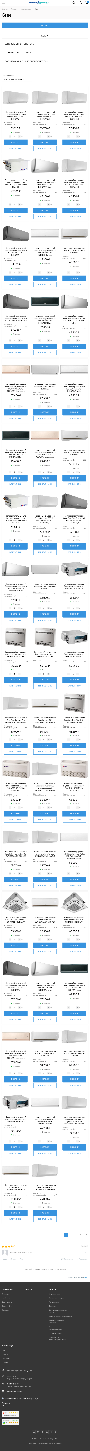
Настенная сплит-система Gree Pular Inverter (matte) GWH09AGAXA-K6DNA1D (15, 854)
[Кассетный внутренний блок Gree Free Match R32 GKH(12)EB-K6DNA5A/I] (74, 903)
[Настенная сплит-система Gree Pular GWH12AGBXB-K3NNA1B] (74, 1037)
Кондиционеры (26, 9)
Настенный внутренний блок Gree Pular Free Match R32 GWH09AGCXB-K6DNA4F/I (16, 252)
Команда (5, 1294)
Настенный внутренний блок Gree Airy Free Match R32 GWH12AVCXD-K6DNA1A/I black (15, 453)
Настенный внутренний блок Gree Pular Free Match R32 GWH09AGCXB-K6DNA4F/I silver (45, 184)
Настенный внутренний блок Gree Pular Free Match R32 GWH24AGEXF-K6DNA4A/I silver (45, 987)
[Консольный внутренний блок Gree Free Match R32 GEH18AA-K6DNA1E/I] (74, 703)
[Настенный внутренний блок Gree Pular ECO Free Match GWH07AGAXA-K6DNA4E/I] (15, 98)
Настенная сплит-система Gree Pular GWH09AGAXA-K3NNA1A (45, 586)
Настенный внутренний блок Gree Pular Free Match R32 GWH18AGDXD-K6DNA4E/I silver (16, 587)
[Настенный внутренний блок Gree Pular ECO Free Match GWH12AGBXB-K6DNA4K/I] (74, 98)
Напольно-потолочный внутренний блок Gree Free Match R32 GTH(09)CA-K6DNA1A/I (16, 787)
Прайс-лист (6, 1298)
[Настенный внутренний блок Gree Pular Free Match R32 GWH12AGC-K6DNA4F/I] (15, 302)
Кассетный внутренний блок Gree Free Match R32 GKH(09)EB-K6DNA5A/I (15, 920)
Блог (3, 1350)
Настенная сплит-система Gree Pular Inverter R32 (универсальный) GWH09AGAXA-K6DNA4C (45, 787)
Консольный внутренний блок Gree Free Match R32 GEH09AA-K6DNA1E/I (15, 654)
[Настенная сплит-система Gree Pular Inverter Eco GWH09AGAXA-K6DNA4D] (45, 837)
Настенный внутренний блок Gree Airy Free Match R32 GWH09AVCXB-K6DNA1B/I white (45, 252)
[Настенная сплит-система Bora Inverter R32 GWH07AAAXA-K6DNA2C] (45, 703)
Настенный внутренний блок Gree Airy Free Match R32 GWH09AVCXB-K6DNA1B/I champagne (15, 388)
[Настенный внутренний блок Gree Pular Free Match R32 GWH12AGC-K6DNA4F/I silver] (74, 302)
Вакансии (5, 1310)
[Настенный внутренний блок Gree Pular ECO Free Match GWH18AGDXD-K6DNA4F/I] (74, 166)
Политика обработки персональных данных (45, 1443)
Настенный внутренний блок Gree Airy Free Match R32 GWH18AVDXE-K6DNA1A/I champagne (15, 1055)
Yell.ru (4, 1405)
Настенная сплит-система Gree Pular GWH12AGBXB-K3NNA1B (74, 1053)
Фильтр (44, 36)
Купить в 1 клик (15, 148)
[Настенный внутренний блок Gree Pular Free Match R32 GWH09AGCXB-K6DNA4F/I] (15, 234)
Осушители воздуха (56, 1298)
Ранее (22, 1259)
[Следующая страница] (86, 1235)
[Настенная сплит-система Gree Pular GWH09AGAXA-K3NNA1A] (45, 569)
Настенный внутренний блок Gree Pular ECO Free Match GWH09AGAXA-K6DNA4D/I (45, 116)
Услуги (28, 1289)
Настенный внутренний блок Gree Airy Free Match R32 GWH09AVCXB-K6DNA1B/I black (45, 320)
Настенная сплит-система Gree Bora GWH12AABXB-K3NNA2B (45, 1053)
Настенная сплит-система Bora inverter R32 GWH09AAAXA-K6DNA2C (45, 920)
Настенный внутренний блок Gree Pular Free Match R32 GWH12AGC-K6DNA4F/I (16, 318)
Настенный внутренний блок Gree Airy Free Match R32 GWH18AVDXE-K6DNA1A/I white (74, 855)
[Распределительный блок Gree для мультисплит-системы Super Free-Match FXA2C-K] (15, 166)
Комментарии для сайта (78, 1277)
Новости (5, 1354)
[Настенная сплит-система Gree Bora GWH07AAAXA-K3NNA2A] (74, 234)
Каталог (52, 1289)
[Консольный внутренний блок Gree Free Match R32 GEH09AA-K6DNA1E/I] (15, 637)
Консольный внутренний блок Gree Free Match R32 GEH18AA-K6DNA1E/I (74, 720)
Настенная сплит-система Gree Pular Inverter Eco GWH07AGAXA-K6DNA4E (15, 720)
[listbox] (17, 79)
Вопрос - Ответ (7, 1306)
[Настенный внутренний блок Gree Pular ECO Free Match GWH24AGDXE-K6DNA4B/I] (45, 501)
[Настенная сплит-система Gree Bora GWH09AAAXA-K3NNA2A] (74, 436)
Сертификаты (7, 1302)
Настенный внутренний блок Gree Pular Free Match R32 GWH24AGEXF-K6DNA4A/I (16, 987)
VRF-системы (54, 1302)
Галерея (5, 1362)
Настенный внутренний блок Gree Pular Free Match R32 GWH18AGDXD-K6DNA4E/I (74, 519)
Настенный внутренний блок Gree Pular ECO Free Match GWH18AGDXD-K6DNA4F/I (74, 184)
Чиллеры (52, 1306)
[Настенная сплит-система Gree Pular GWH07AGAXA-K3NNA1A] (45, 370)
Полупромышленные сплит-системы (26, 61)
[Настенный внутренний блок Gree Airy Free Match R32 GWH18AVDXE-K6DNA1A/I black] (74, 969)
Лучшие (13, 1259)
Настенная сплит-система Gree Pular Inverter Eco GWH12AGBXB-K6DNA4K (45, 1187)
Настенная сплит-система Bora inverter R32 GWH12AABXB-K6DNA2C (15, 1187)
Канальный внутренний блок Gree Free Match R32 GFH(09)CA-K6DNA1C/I (74, 586)
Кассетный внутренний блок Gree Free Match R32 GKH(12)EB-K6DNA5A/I (74, 920)
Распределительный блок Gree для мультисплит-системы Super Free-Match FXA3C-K (16, 519)
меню (44, 25)
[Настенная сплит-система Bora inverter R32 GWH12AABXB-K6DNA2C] (15, 1171)
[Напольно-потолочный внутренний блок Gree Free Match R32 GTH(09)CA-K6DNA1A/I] (15, 769)
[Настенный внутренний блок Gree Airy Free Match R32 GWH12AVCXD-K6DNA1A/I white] (74, 370)
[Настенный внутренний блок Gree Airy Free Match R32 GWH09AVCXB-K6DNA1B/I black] (45, 302)
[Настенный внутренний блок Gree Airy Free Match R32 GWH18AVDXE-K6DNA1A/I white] (74, 837)
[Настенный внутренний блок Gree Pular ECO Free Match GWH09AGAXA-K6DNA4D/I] (45, 98)
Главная (5, 9)
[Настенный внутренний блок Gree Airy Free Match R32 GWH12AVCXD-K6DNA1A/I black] (15, 436)
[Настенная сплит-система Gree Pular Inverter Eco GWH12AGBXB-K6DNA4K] (45, 1171)
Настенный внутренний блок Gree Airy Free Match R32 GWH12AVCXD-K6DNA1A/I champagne (45, 453)
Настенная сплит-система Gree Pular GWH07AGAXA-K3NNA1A (45, 386)
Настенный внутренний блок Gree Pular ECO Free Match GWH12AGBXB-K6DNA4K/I (74, 116)
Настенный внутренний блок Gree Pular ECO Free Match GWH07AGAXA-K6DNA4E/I (16, 116)
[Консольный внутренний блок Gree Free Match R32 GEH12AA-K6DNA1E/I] (45, 637)
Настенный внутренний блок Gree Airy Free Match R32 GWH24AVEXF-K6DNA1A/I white (45, 1120)
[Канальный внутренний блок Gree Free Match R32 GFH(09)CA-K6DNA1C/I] (74, 569)
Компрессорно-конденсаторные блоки (57, 1338)
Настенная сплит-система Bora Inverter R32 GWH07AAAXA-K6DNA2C (45, 720)
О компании (7, 1289)
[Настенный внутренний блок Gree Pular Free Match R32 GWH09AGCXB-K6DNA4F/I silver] (45, 166)
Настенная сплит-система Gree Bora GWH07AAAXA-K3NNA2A (74, 250)
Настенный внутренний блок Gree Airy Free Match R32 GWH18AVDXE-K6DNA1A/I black (74, 987)
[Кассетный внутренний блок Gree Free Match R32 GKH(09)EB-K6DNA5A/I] (15, 903)
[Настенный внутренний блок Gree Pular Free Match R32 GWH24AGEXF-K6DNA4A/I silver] (45, 969)
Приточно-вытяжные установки (56, 1321)
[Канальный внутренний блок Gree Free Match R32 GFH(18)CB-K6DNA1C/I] (15, 1102)
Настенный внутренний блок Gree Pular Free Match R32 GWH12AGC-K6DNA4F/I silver (74, 320)
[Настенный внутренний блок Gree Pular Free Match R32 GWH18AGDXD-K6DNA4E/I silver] (15, 569)
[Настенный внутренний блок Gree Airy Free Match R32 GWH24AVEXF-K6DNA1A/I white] (45, 1102)
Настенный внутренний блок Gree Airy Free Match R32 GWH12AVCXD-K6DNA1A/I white (74, 388)
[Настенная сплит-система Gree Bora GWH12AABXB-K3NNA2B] (45, 1037)
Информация (8, 1345)
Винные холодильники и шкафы (58, 1311)
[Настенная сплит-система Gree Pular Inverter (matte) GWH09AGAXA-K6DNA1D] (15, 837)
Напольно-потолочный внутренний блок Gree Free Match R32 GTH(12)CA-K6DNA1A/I (74, 787)
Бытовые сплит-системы (19, 44)
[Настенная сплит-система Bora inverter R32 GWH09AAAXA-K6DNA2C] (45, 903)
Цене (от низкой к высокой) (14, 79)
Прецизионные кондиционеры (60, 1316)
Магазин (14, 9)
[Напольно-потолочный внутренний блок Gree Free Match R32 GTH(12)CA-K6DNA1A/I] (74, 769)
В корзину (15, 142)
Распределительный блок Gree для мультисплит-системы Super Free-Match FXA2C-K (16, 184)
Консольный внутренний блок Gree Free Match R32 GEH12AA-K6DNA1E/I (45, 654)
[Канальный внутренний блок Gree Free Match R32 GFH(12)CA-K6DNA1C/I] (74, 637)
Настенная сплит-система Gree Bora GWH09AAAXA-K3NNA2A (74, 452)
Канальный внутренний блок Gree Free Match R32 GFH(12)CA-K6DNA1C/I (74, 654)
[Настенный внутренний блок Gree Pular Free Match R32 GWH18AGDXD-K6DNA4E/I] (74, 501)
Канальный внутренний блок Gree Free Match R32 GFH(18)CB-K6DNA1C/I (15, 1119)
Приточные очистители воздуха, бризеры (57, 1328)
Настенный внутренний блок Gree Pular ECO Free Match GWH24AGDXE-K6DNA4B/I (45, 519)
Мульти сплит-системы (18, 52)
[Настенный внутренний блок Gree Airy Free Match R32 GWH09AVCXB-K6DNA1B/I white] (45, 234)
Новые (4, 1259)
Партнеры (5, 1358)
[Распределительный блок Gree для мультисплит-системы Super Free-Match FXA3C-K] (15, 501)
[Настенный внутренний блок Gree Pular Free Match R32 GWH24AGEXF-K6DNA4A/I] (15, 969)
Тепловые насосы (55, 1333)
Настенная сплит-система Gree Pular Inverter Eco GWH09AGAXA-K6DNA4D (45, 854)
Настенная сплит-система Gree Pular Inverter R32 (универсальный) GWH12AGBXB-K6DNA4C (74, 1120)
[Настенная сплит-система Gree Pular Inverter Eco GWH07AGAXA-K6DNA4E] (15, 703)
